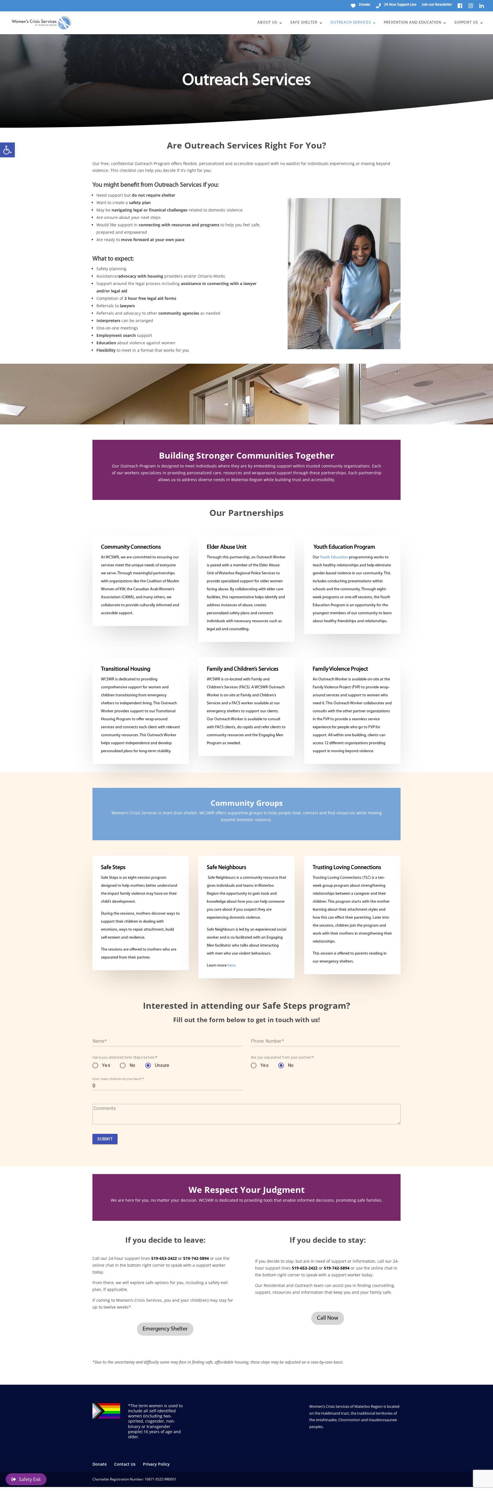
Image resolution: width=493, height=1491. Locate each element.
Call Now (327, 1318)
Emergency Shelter (165, 1329)
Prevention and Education (412, 23)
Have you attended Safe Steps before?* (124, 1057)
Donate (99, 1464)
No (133, 1065)
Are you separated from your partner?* (282, 1057)
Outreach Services (350, 23)
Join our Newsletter (437, 5)
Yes (106, 1065)
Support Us (466, 23)
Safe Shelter (304, 23)
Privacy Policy (156, 1464)
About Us (267, 23)
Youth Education (334, 557)
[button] (7, 150)
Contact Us (125, 1464)
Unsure (162, 1065)
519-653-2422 (164, 1258)
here (231, 965)
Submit (105, 1139)
